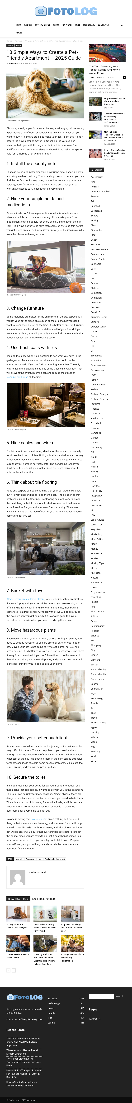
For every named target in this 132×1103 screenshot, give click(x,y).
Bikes (93, 225)
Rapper (95, 621)
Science (95, 635)
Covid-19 (95, 312)
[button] (122, 25)
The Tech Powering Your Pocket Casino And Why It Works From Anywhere (23, 1042)
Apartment (30, 859)
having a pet (38, 819)
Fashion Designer (100, 394)
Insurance (96, 505)
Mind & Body (98, 539)
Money (94, 548)
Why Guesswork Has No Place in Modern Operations (114, 101)
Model (94, 543)
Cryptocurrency (99, 316)
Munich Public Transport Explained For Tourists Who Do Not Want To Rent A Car (24, 1074)
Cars (93, 268)
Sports (94, 683)
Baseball (95, 205)
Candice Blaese (95, 77)
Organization (98, 592)
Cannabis (96, 263)
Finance (95, 408)
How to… (95, 485)
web (93, 746)
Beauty (94, 215)
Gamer (94, 437)
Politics (94, 616)
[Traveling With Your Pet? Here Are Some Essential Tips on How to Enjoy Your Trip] (45, 943)
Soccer (94, 664)
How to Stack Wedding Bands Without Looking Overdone (114, 153)
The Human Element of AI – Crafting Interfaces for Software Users (23, 1062)
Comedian (96, 292)
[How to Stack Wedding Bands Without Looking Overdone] (95, 153)
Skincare (95, 659)
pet (40, 859)
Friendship (96, 423)
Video (94, 741)
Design (94, 341)
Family (94, 379)
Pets (93, 606)
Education (96, 360)
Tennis (94, 703)
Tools (93, 712)
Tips (93, 708)
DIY (92, 345)
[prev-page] (8, 970)
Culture (95, 321)
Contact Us (103, 25)
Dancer (95, 331)
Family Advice (98, 384)
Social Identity (98, 669)
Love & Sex (96, 524)
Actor (93, 181)
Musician (96, 572)
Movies (94, 558)
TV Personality (98, 722)
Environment (98, 370)
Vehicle (95, 736)
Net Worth (67, 25)
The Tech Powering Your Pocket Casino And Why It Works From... (104, 70)
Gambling (96, 432)
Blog (93, 234)
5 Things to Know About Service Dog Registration (72, 957)
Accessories (97, 176)
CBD (93, 278)
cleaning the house (17, 377)
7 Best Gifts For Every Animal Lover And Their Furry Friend (44, 927)
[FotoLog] (66, 11)
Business (28, 25)
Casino (94, 273)
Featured (95, 403)
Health (94, 466)
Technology (89, 25)
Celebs (94, 283)
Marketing (96, 534)
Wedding (95, 751)
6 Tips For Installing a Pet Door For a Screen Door (71, 927)
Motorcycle (97, 553)
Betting (95, 220)
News (94, 587)
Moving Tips (97, 563)
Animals (18, 40)
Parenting (96, 596)
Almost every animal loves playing (25, 599)
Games (56, 25)
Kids (93, 510)
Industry (95, 500)
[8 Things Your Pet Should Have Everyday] (18, 914)
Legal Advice (97, 519)
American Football (100, 191)
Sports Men (97, 688)
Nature (94, 577)
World (94, 756)
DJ (92, 350)
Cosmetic (96, 307)
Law (93, 514)
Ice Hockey (96, 490)
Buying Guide (98, 259)
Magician (96, 529)
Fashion (95, 389)
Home (18, 25)
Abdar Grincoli (15, 63)
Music (94, 568)
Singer (94, 650)
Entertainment (42, 25)
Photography (97, 611)
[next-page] (14, 970)
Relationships (98, 625)
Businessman (98, 254)
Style (77, 25)
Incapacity (96, 495)
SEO (93, 640)
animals (19, 859)
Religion (95, 630)
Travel (19, 33)
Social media (97, 679)
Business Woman (100, 249)
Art (92, 201)
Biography (96, 230)
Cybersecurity (98, 326)
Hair (93, 461)
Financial (95, 413)
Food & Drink (98, 418)
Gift (93, 452)
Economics (96, 355)
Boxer (94, 239)
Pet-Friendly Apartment (55, 859)
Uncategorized (98, 732)
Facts (93, 374)
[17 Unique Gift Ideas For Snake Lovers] (18, 943)
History (94, 471)
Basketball (96, 210)
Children (95, 288)
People (94, 601)
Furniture (96, 428)
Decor (94, 336)
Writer (94, 761)
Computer (96, 302)
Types (94, 727)
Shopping (96, 645)
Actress (95, 186)
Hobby (94, 476)
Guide (94, 456)
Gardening (96, 447)
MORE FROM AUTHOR (43, 899)
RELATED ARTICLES (18, 899)
